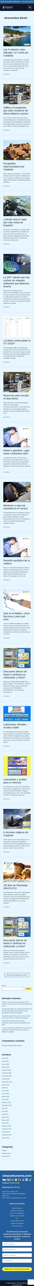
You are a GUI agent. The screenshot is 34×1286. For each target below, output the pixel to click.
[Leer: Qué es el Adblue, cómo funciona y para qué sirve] (17, 600)
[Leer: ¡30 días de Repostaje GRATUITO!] (17, 872)
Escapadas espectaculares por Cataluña (13, 166)
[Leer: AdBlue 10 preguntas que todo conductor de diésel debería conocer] (17, 94)
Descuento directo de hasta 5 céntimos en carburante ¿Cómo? (15, 674)
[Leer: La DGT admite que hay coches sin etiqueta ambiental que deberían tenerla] (17, 264)
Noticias (4, 1150)
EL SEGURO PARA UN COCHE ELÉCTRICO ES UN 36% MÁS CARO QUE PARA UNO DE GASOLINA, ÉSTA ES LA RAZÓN (17, 1011)
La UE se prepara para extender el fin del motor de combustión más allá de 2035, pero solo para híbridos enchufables (17, 1030)
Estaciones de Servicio (17, 1210)
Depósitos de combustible (17, 1215)
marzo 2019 (5, 1117)
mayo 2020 (5, 1090)
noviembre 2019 (6, 1105)
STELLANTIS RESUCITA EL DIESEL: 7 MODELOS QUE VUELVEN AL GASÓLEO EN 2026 (16, 1023)
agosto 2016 (5, 1138)
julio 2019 (4, 1108)
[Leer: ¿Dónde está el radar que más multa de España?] (17, 206)
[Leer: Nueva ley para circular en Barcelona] (17, 382)
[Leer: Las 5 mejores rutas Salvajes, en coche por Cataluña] (17, 36)
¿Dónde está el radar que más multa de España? (15, 222)
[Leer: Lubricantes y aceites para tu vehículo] (17, 766)
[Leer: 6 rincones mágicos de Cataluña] (17, 819)
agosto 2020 (5, 1085)
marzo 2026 (5, 1064)
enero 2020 (5, 1099)
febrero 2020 (5, 1096)
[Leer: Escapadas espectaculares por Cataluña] (17, 150)
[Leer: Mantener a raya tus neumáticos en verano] (17, 492)
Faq (17, 1218)
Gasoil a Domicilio (17, 1208)
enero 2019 (5, 1123)
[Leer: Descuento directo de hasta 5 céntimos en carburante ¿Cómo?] (17, 658)
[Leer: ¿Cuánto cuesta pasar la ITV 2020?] (17, 327)
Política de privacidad (17, 1223)
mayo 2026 (5, 1061)
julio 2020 (4, 1087)
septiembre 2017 (7, 1135)
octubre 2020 (6, 1079)
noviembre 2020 (6, 1076)
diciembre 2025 (6, 1070)
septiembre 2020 (7, 1082)
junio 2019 (5, 1111)
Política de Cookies (17, 1226)
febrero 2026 (5, 1067)
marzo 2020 (5, 1093)
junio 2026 (5, 1058)
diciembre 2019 (6, 1102)
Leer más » (6, 74)
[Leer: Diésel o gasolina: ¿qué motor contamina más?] (17, 437)
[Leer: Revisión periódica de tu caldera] (17, 547)
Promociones (6, 1156)
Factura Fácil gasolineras (17, 1213)
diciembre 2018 (6, 1126)
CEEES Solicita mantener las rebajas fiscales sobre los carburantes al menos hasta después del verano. (17, 1004)
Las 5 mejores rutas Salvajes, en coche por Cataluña (15, 52)
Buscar (4, 985)
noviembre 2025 (6, 1073)
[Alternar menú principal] (30, 7)
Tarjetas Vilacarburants (17, 1220)
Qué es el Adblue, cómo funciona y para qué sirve (16, 616)
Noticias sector (6, 1153)
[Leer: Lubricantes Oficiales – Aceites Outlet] (17, 713)
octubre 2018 (6, 1132)
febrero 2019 (5, 1120)
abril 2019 (5, 1114)
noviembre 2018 (6, 1129)
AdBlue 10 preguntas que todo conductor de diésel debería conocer (15, 110)
